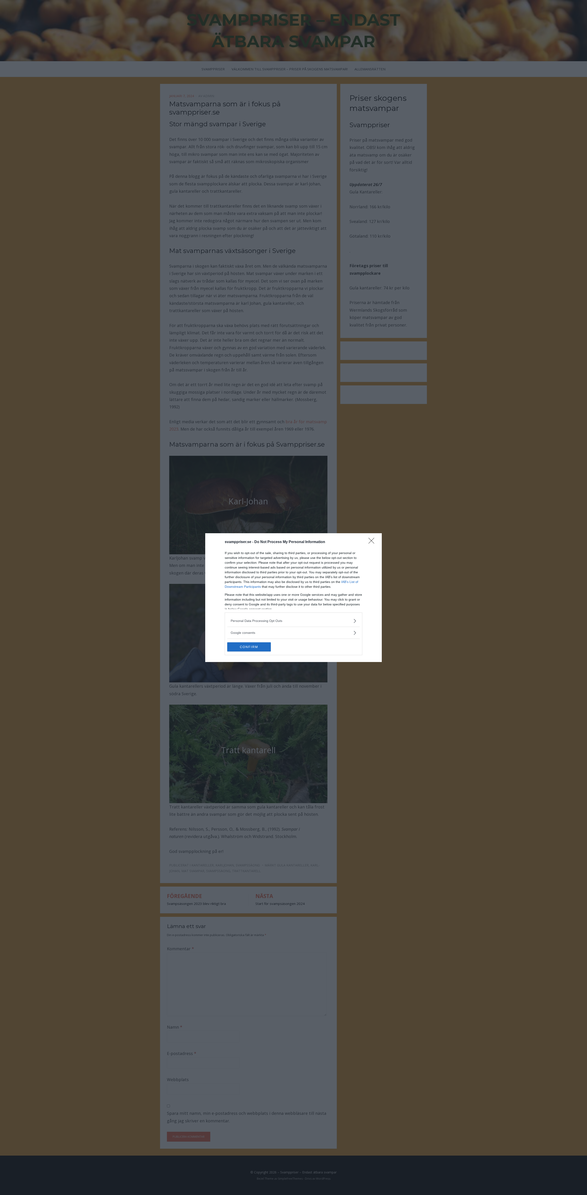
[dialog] (293, 597)
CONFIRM (249, 647)
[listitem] (293, 620)
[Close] (372, 542)
